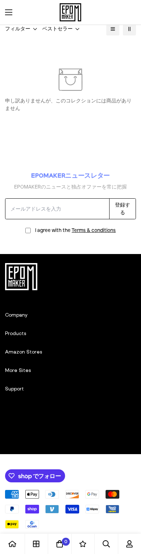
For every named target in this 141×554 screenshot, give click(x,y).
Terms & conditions (94, 230)
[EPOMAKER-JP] (70, 12)
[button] (128, 12)
